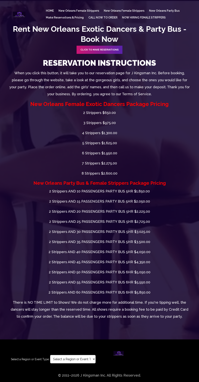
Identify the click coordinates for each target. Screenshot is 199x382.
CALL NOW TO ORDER (102, 17)
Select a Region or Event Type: (30, 359)
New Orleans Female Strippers (78, 10)
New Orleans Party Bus (164, 10)
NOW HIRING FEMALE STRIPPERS (144, 17)
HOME (50, 10)
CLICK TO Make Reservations (99, 49)
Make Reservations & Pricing (65, 17)
